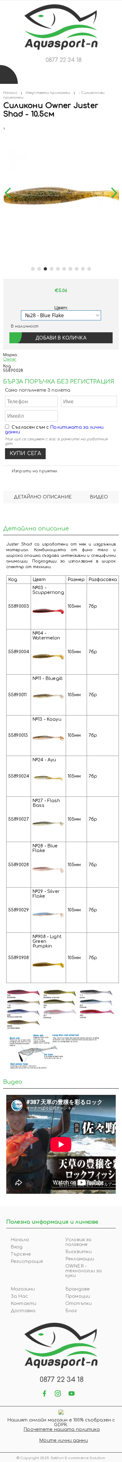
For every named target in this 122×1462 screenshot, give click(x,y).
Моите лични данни (63, 1440)
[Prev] (10, 193)
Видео (99, 497)
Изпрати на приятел (34, 471)
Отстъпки (78, 1303)
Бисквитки (78, 1251)
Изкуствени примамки (48, 93)
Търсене (21, 1254)
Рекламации (79, 1259)
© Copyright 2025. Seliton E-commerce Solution (61, 1458)
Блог (71, 1310)
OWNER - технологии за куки (83, 1271)
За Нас (19, 1296)
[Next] (112, 193)
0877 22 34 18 (64, 60)
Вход (17, 1247)
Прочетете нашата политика (61, 1429)
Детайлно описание (42, 497)
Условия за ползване (78, 1242)
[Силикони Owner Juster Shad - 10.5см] (3, 127)
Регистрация (27, 1261)
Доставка (23, 1310)
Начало (10, 93)
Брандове (77, 1289)
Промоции (77, 1296)
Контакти (23, 1303)
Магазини (23, 1289)
